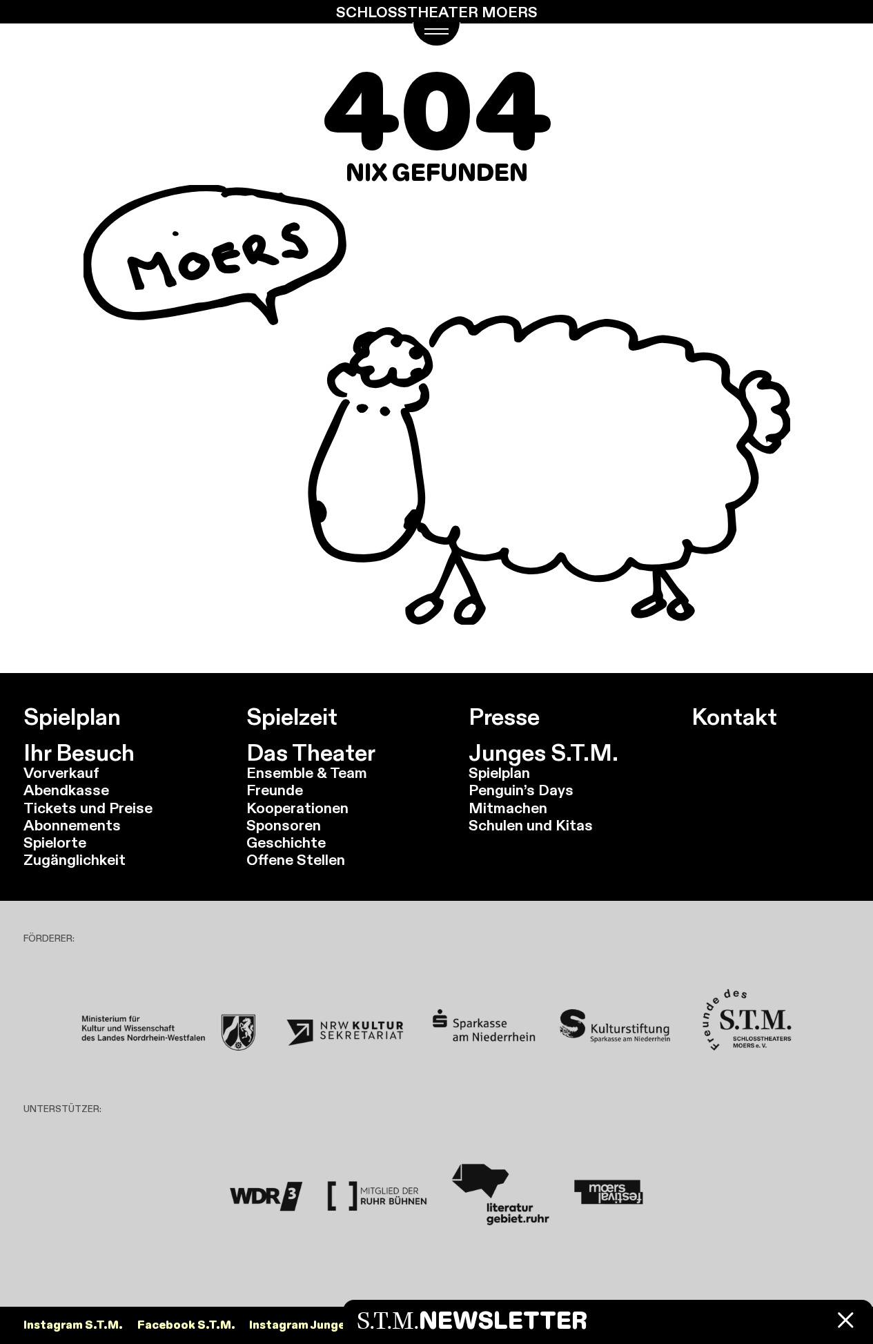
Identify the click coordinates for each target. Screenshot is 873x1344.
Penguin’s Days (521, 790)
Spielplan (72, 716)
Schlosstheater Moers (437, 12)
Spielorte (54, 842)
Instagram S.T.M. (73, 1325)
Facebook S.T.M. (186, 1325)
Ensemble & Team (306, 772)
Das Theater (310, 752)
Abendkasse (66, 790)
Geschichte (286, 842)
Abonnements (72, 825)
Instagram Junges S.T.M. (320, 1325)
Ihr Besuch (79, 752)
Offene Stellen (295, 859)
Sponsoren (283, 825)
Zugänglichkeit (74, 859)
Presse (504, 716)
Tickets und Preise (88, 808)
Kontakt (734, 716)
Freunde (274, 790)
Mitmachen (508, 808)
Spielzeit (291, 716)
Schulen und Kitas (531, 825)
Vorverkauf (61, 772)
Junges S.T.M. (543, 752)
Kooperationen (297, 808)
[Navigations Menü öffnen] (437, 34)
